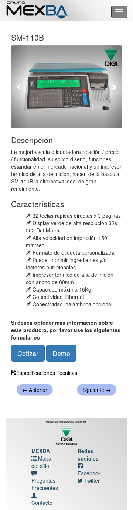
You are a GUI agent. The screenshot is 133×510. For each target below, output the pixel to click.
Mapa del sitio (41, 462)
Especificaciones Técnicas (46, 372)
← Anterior (34, 389)
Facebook (89, 473)
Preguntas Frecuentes (44, 484)
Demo (61, 353)
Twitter (91, 480)
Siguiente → (96, 389)
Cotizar (27, 353)
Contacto (41, 502)
